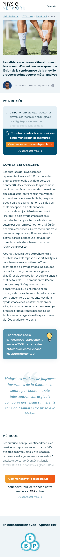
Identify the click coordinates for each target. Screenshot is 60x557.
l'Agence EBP (47, 525)
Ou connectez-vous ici (30, 151)
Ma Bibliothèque (10, 16)
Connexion (52, 6)
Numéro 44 (41, 16)
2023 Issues (27, 16)
